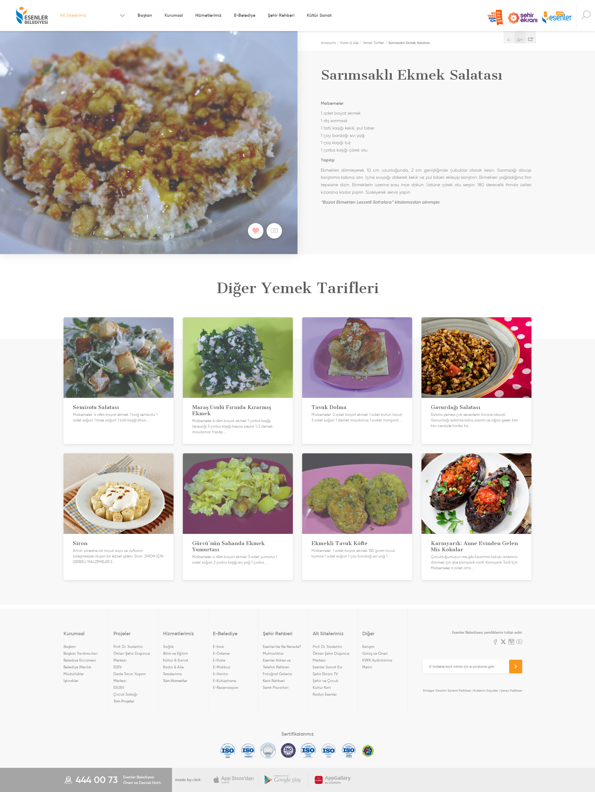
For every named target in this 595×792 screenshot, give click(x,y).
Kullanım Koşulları (486, 691)
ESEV (117, 667)
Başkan (145, 15)
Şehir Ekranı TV (522, 17)
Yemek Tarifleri (373, 43)
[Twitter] (503, 642)
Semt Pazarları (276, 687)
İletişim (368, 646)
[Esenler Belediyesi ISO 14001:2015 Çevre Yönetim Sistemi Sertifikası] (248, 750)
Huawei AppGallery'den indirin (333, 780)
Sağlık (168, 646)
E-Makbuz (222, 667)
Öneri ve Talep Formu (495, 17)
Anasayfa (328, 43)
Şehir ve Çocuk (325, 680)
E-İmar (218, 646)
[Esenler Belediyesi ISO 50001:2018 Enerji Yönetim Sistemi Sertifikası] (348, 750)
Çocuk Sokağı (125, 694)
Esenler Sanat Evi (327, 667)
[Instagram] (511, 642)
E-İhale (219, 660)
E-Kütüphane (224, 680)
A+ (520, 40)
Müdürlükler (74, 673)
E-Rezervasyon (225, 687)
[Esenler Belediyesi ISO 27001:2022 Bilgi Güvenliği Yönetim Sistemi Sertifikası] (268, 750)
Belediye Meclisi (77, 667)
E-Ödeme (221, 653)
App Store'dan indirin (233, 780)
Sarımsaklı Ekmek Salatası (409, 43)
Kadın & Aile (349, 43)
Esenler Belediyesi (32, 15)
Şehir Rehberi (281, 15)
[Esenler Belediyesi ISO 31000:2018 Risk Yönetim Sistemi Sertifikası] (308, 750)
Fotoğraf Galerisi (277, 673)
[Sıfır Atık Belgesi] (368, 750)
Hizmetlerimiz (208, 15)
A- (509, 39)
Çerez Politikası (511, 691)
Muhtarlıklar (273, 653)
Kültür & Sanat (175, 660)
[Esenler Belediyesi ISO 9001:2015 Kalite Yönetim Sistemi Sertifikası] (227, 750)
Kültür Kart (322, 687)
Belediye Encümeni (80, 660)
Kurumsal (174, 15)
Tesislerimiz (172, 673)
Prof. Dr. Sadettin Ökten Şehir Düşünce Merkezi (131, 653)
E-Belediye (244, 15)
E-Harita (220, 673)
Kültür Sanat (319, 15)
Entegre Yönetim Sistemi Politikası (447, 691)
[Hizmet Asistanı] (585, 15)
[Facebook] (495, 642)
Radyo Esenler (557, 18)
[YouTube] (519, 642)
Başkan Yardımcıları (81, 653)
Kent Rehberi (274, 680)
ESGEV (118, 687)
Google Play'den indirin (283, 780)
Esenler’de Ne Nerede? (282, 646)
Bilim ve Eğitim (175, 653)
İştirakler (71, 680)
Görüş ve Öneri (375, 653)
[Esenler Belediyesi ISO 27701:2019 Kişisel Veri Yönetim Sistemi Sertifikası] (288, 750)
